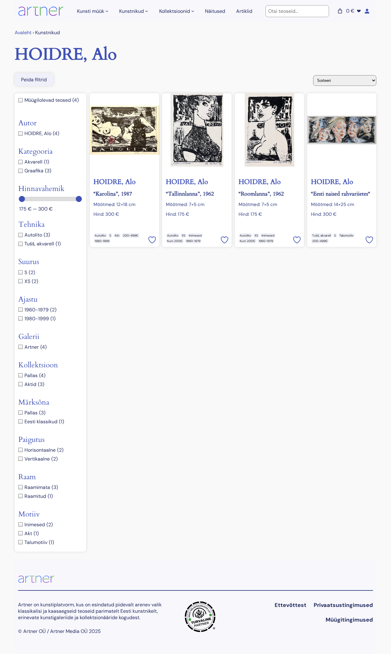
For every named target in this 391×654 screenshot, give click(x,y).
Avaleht (23, 32)
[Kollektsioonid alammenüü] (192, 11)
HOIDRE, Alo (114, 181)
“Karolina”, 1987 (112, 194)
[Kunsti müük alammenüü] (106, 11)
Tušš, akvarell (321, 235)
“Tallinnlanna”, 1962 (190, 194)
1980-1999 (102, 241)
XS (183, 235)
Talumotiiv (346, 235)
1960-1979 (193, 241)
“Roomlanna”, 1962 (261, 194)
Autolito (100, 235)
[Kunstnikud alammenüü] (146, 11)
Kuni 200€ (175, 241)
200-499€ (130, 235)
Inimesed (195, 235)
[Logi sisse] (367, 11)
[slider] (22, 199)
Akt (117, 235)
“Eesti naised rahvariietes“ (340, 194)
